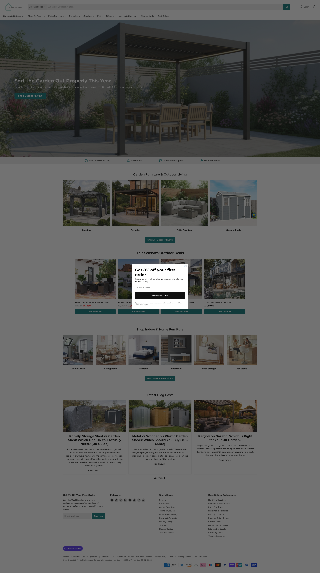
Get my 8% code (160, 295)
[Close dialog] (186, 266)
